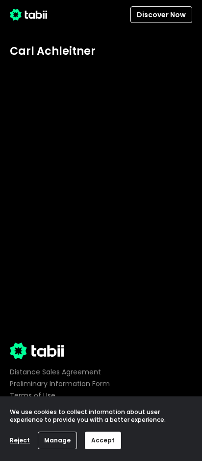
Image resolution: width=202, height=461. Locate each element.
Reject (20, 440)
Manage (57, 440)
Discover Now (161, 15)
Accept (103, 440)
